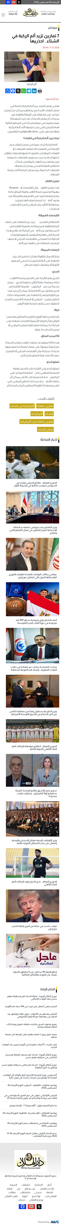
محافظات (25, 1192)
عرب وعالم (30, 1188)
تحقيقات (25, 1184)
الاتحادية (38, 1184)
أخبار (49, 1184)
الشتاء (49, 413)
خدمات (21, 1199)
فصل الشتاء (45, 429)
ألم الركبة (36, 413)
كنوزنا (25, 1196)
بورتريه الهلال (36, 1199)
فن (18, 1188)
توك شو (36, 1196)
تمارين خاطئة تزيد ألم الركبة (36, 421)
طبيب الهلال (11, 1196)
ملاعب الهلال (47, 1188)
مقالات (12, 1192)
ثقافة (9, 1188)
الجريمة (13, 1184)
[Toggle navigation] (3, 15)
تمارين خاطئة (45, 406)
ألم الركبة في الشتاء (22, 406)
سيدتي (52, 27)
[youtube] (13, 2)
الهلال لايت (50, 1196)
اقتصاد (49, 1192)
